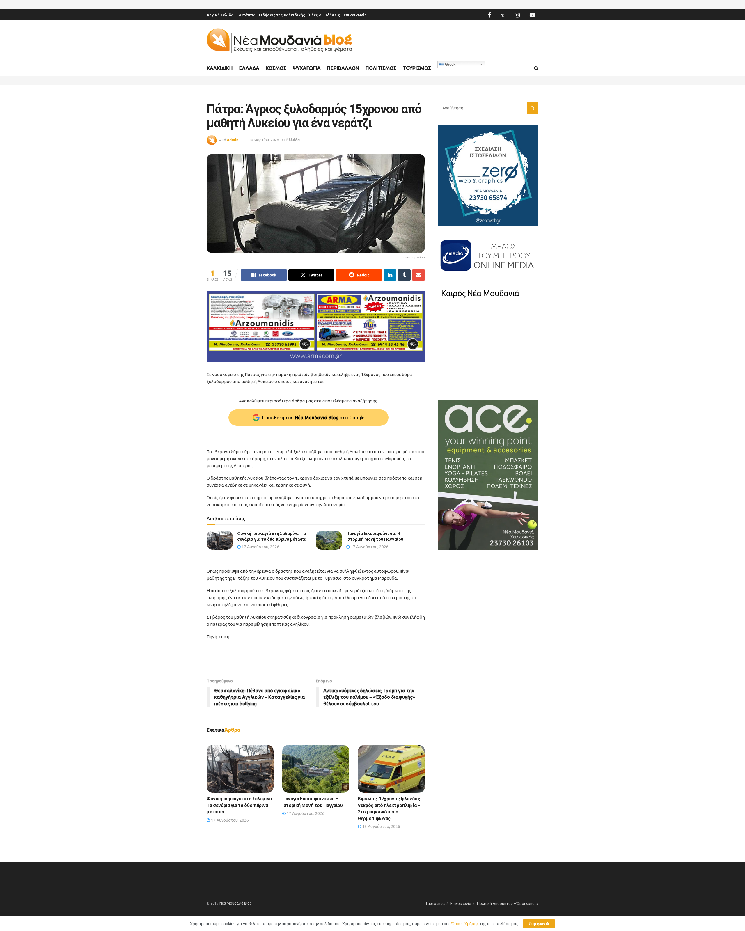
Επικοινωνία (355, 15)
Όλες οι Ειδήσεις (324, 15)
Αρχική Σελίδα (220, 15)
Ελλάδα (249, 68)
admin (233, 140)
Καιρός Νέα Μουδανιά (480, 293)
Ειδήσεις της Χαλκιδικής (282, 15)
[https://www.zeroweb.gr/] (488, 175)
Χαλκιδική (220, 68)
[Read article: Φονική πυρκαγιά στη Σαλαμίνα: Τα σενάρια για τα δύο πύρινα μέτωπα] (220, 540)
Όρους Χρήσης (465, 923)
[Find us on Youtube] (532, 15)
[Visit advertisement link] (316, 327)
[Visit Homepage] (279, 41)
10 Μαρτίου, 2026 (264, 140)
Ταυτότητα (246, 15)
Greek (449, 64)
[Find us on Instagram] (517, 15)
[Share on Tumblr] (404, 275)
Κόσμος (276, 68)
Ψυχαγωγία (307, 68)
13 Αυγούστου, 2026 (380, 826)
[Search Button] (536, 68)
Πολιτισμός (381, 68)
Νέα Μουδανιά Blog (235, 903)
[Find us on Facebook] (489, 15)
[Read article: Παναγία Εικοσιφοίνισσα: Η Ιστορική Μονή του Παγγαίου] (329, 540)
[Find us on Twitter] (503, 15)
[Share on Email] (418, 275)
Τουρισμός (417, 68)
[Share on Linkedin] (390, 275)
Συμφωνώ (539, 924)
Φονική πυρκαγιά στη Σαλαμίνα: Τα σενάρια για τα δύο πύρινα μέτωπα (240, 805)
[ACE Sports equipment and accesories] (488, 474)
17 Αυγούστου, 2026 (260, 547)
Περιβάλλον (343, 68)
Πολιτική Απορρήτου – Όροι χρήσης (507, 903)
